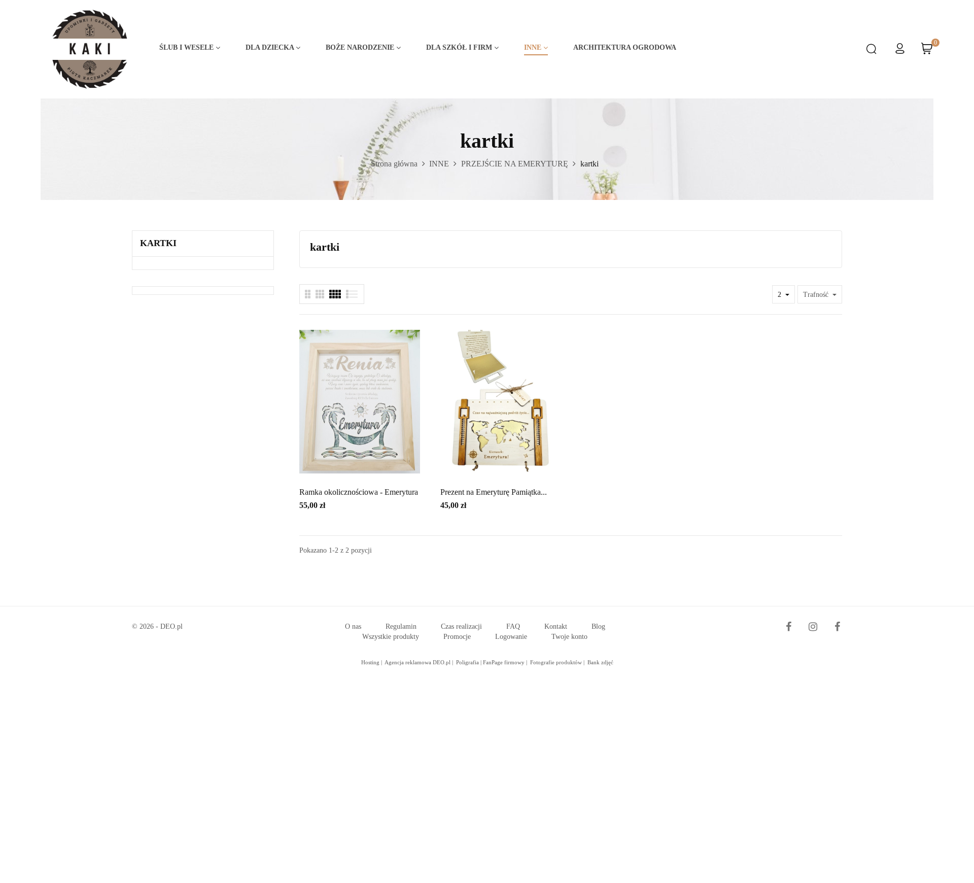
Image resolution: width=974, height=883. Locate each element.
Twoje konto (569, 636)
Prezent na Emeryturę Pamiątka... (493, 492)
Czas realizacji (461, 626)
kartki (158, 243)
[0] (926, 52)
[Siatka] (352, 294)
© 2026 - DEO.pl (157, 626)
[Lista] (307, 294)
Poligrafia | (469, 662)
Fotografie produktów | (558, 662)
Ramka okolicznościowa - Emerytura (358, 492)
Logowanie (511, 636)
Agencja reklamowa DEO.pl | (420, 662)
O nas (353, 626)
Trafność (816, 294)
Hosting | (372, 662)
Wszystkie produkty (390, 636)
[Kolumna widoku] (320, 294)
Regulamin (401, 626)
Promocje (457, 636)
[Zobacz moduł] (335, 294)
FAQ (513, 626)
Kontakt (555, 626)
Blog (598, 626)
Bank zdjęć (600, 662)
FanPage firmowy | (506, 662)
